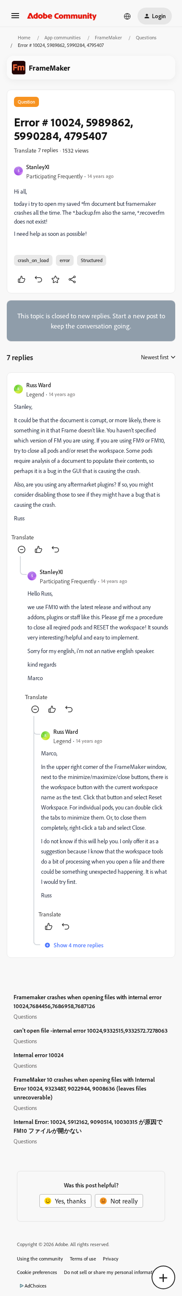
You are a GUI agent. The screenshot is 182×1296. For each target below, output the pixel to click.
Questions (146, 37)
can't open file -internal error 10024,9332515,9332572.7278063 (91, 1030)
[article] (91, 468)
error (65, 260)
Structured (91, 260)
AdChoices (36, 1285)
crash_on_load (33, 260)
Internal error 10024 (38, 1054)
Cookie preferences (37, 1272)
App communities (62, 37)
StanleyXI (38, 166)
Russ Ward (38, 384)
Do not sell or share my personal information (111, 1272)
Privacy (111, 1258)
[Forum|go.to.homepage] (62, 16)
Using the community (40, 1258)
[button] (15, 18)
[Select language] (127, 16)
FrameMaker (108, 37)
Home (24, 37)
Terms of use (83, 1258)
